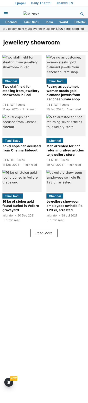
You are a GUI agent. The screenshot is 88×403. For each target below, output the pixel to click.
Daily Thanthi (41, 3)
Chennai (11, 22)
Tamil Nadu (31, 22)
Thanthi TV (64, 3)
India (49, 22)
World (63, 22)
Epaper (20, 3)
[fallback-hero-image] (22, 66)
